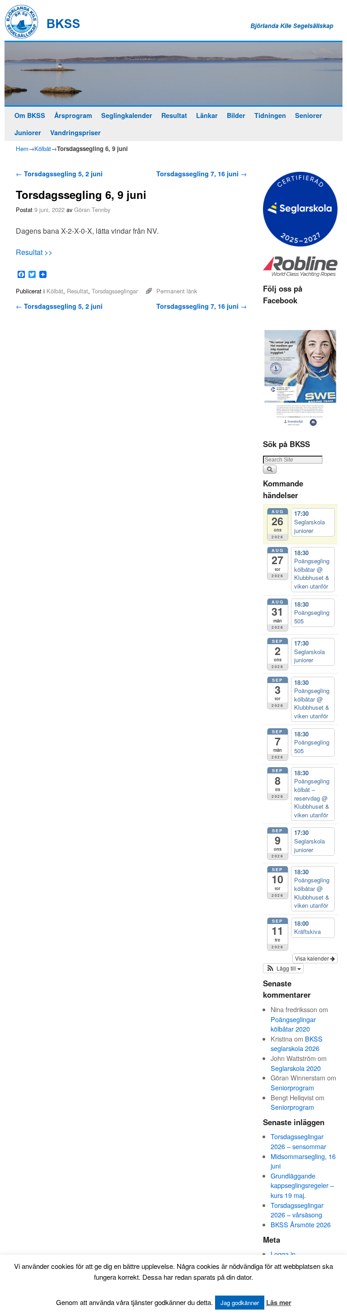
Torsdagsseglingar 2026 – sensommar (298, 1141)
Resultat (174, 115)
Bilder (236, 115)
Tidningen (270, 115)
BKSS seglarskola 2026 (297, 1043)
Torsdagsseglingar (115, 291)
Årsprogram (73, 115)
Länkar (207, 115)
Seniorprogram (292, 1087)
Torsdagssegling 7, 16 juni (201, 173)
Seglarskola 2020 (296, 1068)
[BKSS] (173, 74)
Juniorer (27, 132)
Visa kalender (312, 958)
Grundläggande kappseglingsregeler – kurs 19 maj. (302, 1185)
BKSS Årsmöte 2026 (301, 1224)
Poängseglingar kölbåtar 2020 (293, 1024)
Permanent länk (176, 291)
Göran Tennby (92, 209)
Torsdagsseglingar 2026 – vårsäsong (297, 1210)
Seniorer (308, 115)
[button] (283, 968)
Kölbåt (42, 148)
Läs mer (278, 1302)
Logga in (283, 1253)
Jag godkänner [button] (239, 1302)
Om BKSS (29, 115)
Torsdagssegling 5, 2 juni (59, 173)
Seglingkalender (126, 115)
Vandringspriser (75, 132)
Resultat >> (34, 252)
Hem (22, 148)
